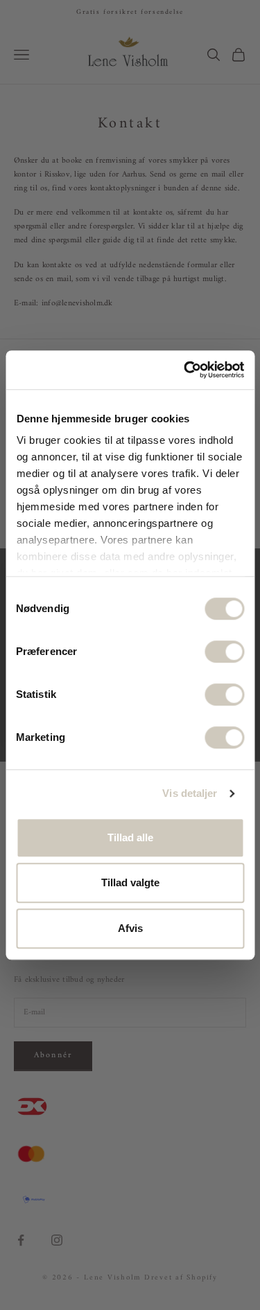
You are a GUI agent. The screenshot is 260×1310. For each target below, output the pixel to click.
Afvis (130, 928)
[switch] (224, 651)
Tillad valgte (130, 882)
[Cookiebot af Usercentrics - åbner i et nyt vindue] (185, 370)
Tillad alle (130, 837)
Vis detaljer (189, 793)
